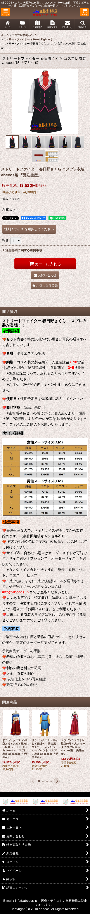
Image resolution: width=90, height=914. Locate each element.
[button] (5, 12)
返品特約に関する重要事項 (23, 250)
